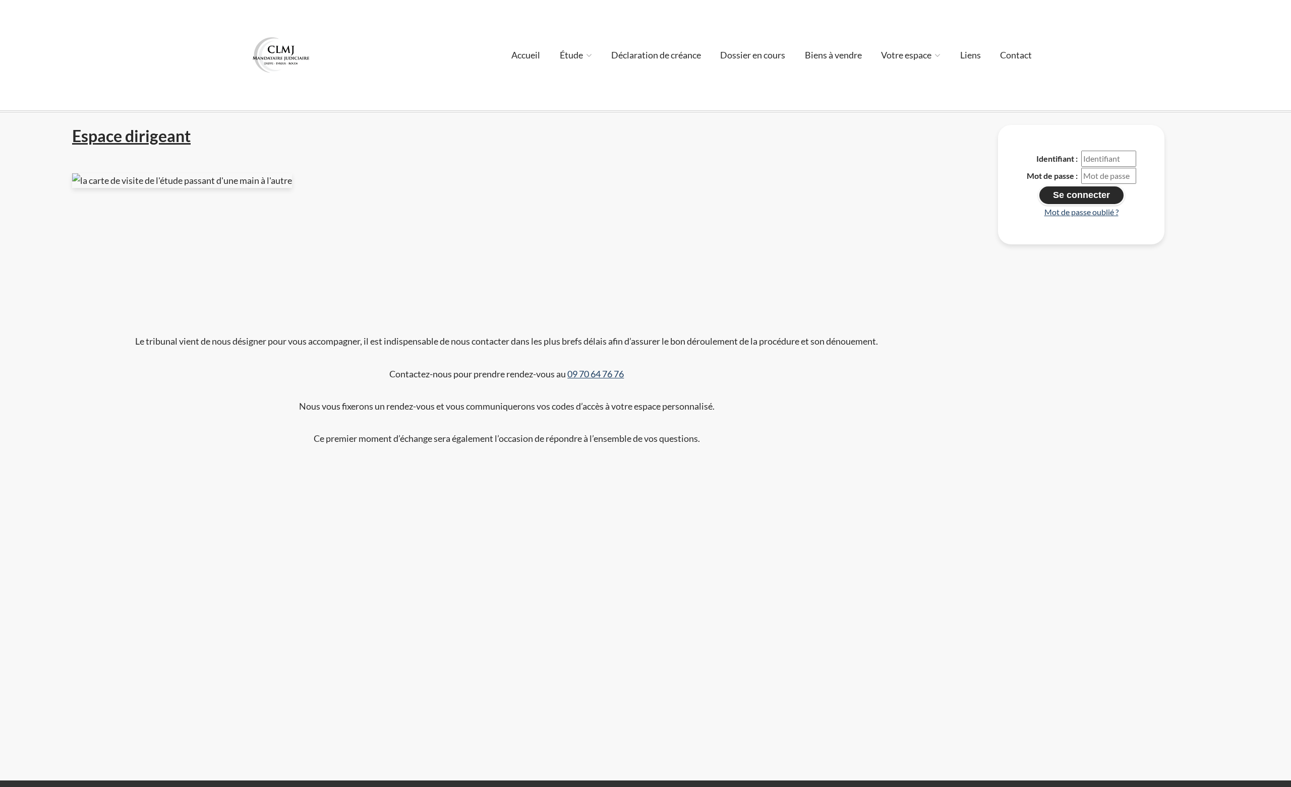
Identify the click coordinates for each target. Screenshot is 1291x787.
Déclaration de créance (656, 54)
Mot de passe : (1052, 175)
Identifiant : (1057, 158)
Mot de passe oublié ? (1081, 212)
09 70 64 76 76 (595, 373)
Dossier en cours (752, 54)
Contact (1016, 54)
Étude (572, 54)
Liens (970, 54)
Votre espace (907, 54)
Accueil (525, 54)
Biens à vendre (833, 54)
